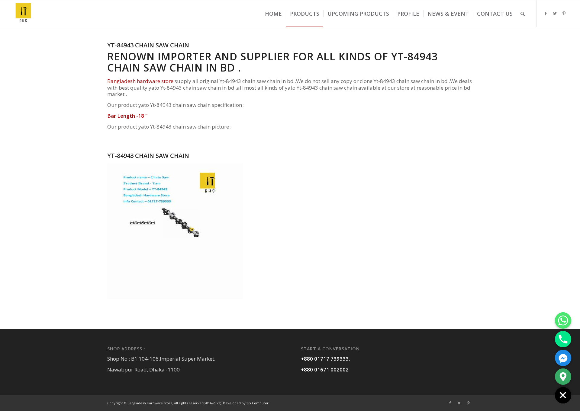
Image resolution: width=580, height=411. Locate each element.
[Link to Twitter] (554, 13)
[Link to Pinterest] (564, 13)
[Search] (523, 13)
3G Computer (257, 403)
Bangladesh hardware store (140, 81)
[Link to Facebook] (545, 13)
